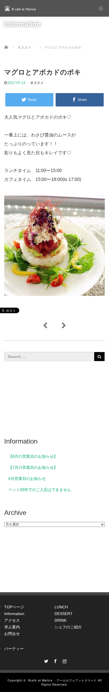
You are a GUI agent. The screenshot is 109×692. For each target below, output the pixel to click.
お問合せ (12, 633)
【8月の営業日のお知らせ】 (33, 456)
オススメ (37, 83)
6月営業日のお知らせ (27, 478)
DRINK (60, 620)
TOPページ (14, 607)
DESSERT (63, 613)
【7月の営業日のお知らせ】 (33, 467)
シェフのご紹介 (68, 627)
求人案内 (12, 627)
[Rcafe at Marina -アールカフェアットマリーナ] (21, 8)
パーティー (14, 648)
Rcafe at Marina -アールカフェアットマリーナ (62, 680)
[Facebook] (54, 660)
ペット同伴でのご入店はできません (39, 489)
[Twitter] (45, 660)
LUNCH (61, 607)
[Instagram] (64, 660)
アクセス (12, 620)
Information (14, 613)
